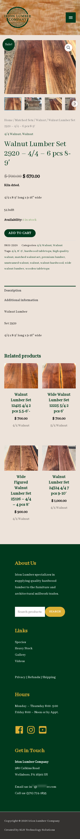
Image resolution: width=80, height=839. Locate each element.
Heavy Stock (23, 648)
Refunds (34, 677)
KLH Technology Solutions (37, 830)
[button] (68, 47)
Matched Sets (24, 120)
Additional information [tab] (21, 300)
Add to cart (20, 233)
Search (55, 611)
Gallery (20, 655)
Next (74, 104)
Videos (20, 661)
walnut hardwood (52, 263)
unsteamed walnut (16, 263)
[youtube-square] (43, 730)
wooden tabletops (37, 268)
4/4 (14, 251)
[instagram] (32, 730)
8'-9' (20, 251)
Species (20, 642)
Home (8, 120)
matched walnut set (27, 257)
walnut (34, 263)
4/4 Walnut (12, 134)
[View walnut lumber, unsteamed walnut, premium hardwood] (12, 103)
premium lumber (53, 257)
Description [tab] (12, 290)
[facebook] (20, 730)
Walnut (41, 120)
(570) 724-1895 (36, 793)
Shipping (49, 677)
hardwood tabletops (37, 251)
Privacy (20, 677)
